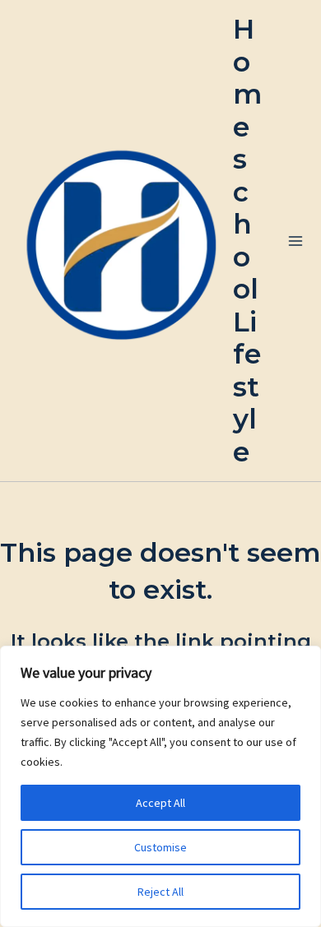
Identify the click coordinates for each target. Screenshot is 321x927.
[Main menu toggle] (295, 240)
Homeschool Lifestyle (247, 240)
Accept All (160, 802)
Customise (160, 847)
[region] (160, 786)
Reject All (160, 891)
